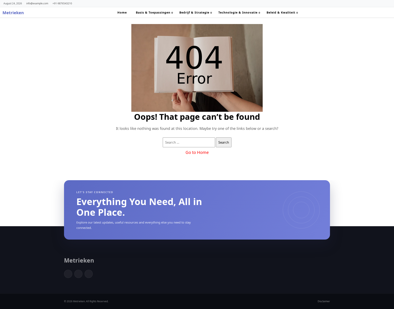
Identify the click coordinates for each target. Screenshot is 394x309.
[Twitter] (78, 274)
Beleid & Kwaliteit (281, 12)
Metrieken (13, 12)
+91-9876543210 (62, 3)
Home (122, 12)
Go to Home (197, 152)
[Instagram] (89, 274)
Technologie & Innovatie (238, 12)
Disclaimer (324, 301)
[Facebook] (68, 274)
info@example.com (37, 3)
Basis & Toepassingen (153, 12)
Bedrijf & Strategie (194, 12)
